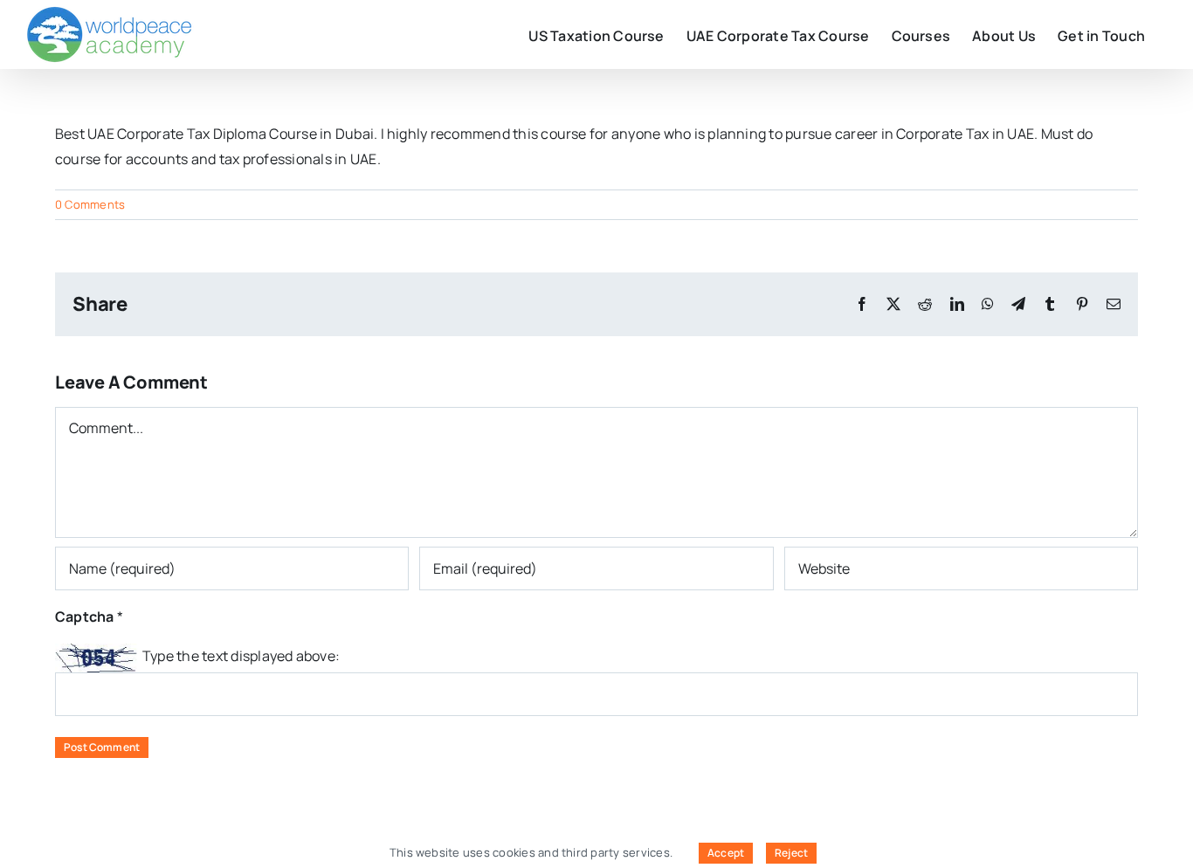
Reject (791, 852)
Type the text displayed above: (241, 655)
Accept (725, 852)
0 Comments (90, 204)
